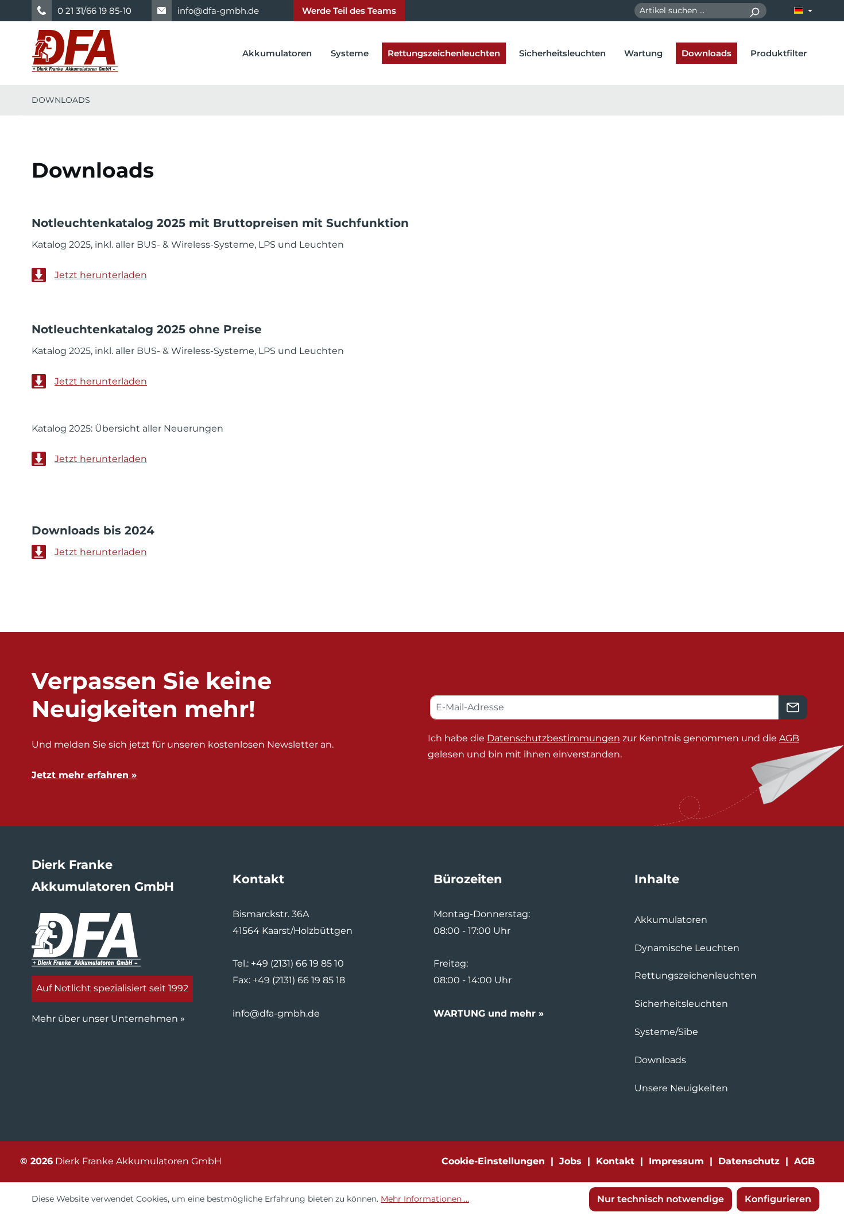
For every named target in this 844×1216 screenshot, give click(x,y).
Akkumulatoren (670, 919)
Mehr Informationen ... (425, 1199)
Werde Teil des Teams (349, 10)
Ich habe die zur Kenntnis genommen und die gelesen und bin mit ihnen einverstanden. (613, 746)
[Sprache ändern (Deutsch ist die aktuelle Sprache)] (803, 10)
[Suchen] (754, 10)
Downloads (660, 1060)
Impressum (676, 1161)
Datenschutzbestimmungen (553, 738)
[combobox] (688, 10)
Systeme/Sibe (666, 1031)
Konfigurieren (778, 1199)
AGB (789, 738)
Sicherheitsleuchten (681, 1003)
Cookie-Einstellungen (493, 1161)
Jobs (570, 1161)
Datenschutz (749, 1161)
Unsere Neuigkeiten (681, 1088)
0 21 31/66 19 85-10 (94, 10)
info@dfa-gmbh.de (218, 10)
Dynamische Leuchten (687, 947)
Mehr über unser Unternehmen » (108, 1018)
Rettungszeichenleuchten (695, 975)
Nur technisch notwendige (660, 1199)
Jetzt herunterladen (101, 275)
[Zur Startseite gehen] (75, 51)
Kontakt (615, 1161)
